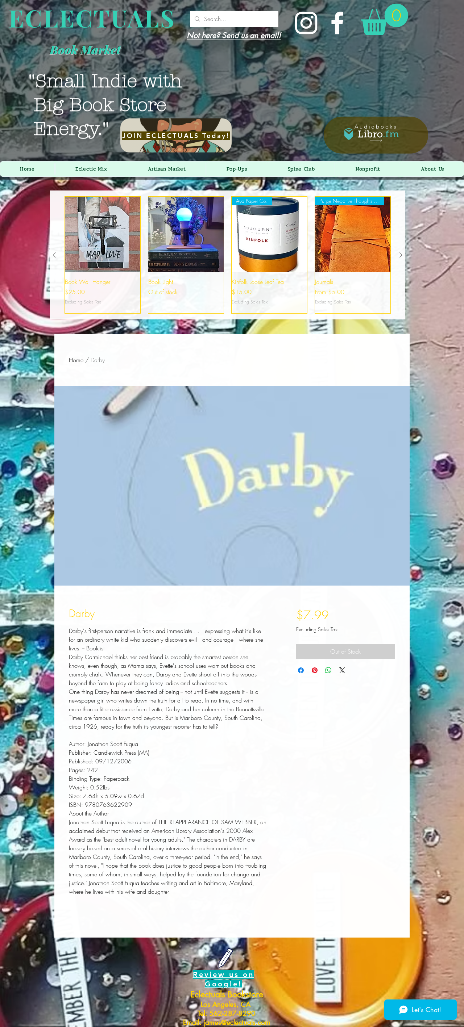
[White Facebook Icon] (337, 23)
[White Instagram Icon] (306, 23)
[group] (227, 255)
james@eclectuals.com (236, 1022)
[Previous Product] (54, 255)
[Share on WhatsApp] (328, 670)
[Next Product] (401, 255)
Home (76, 360)
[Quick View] (102, 234)
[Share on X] (342, 670)
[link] (384, 19)
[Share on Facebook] (301, 670)
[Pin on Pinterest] (314, 670)
